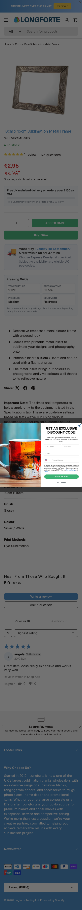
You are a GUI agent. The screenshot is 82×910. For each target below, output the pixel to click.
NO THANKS (61, 482)
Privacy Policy (70, 470)
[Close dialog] (79, 425)
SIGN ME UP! (61, 476)
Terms (46, 471)
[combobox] (47, 460)
